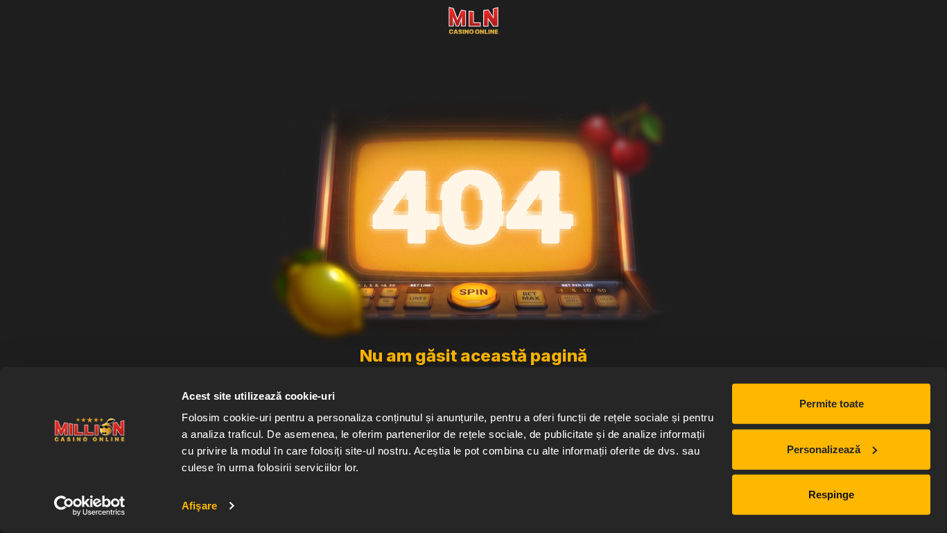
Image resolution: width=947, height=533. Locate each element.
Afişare (199, 505)
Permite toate (831, 403)
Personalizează (823, 449)
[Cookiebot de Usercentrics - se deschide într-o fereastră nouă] (89, 506)
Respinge (831, 494)
